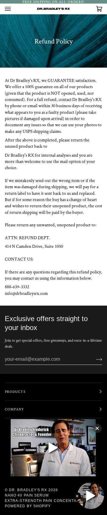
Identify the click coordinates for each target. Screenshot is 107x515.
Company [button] (14, 409)
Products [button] (15, 391)
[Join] (94, 359)
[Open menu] (14, 9)
